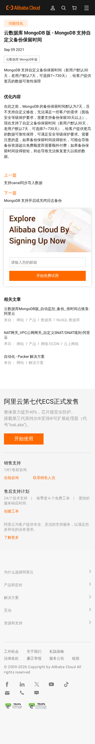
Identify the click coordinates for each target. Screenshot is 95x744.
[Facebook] (7, 684)
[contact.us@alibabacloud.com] (7, 693)
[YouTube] (51, 684)
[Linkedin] (22, 684)
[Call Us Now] (22, 693)
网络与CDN (50, 344)
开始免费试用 (47, 275)
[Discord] (37, 693)
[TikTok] (66, 684)
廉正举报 (34, 658)
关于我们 (34, 651)
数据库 (46, 320)
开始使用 (23, 438)
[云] (23, 7)
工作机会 (11, 651)
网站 (20, 320)
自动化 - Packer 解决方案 (24, 356)
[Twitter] (37, 684)
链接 (75, 658)
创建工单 (11, 511)
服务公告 (56, 658)
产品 (32, 320)
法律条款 (11, 658)
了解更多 (11, 537)
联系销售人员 (44, 478)
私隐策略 (56, 651)
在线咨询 (11, 478)
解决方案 (36, 362)
